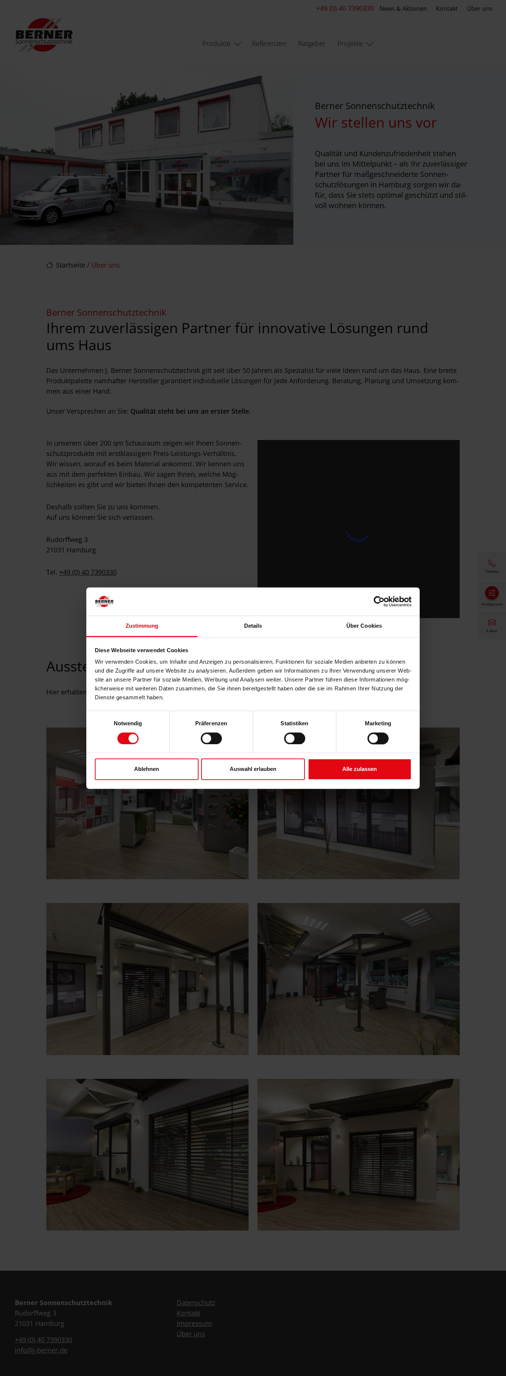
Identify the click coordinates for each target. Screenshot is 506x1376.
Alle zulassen (359, 769)
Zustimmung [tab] (142, 626)
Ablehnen (146, 769)
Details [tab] (253, 626)
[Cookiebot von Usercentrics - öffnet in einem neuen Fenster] (379, 601)
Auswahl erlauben (253, 769)
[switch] (211, 738)
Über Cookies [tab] (364, 626)
